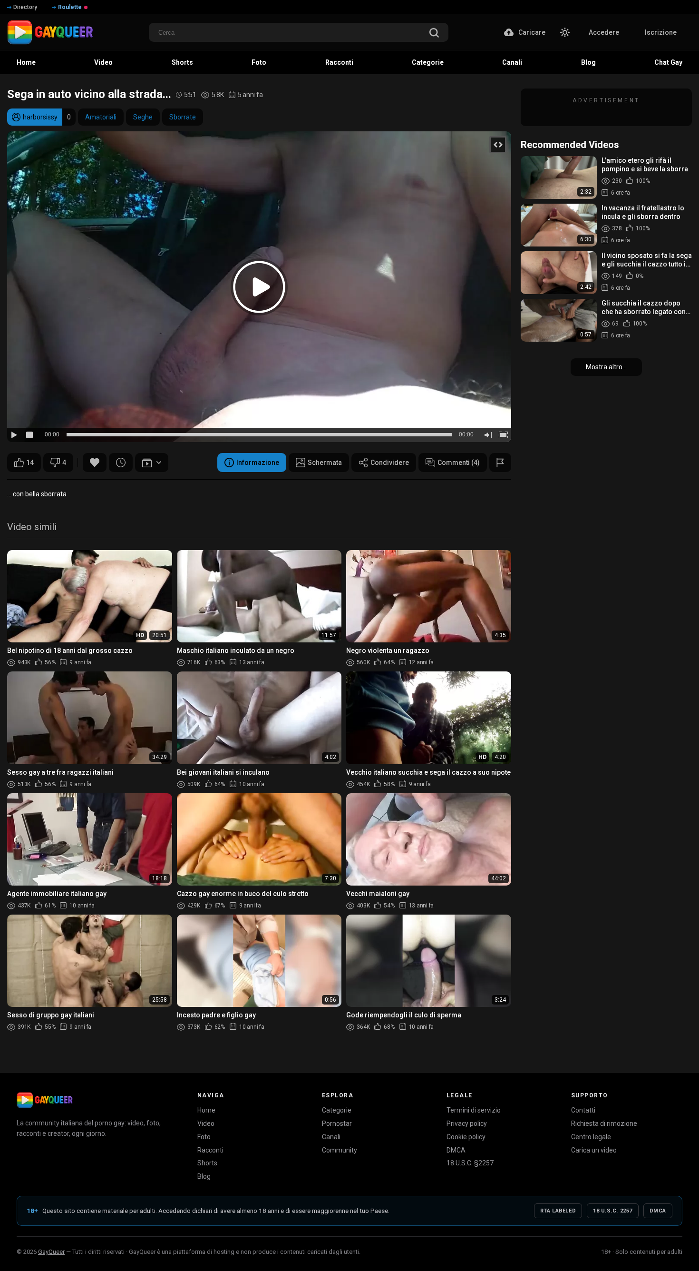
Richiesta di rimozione (604, 1123)
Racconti (210, 1150)
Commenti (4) (458, 462)
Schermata (325, 462)
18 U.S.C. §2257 (470, 1163)
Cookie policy (466, 1137)
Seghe (143, 117)
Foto (204, 1137)
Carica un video (594, 1150)
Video (205, 1123)
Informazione (257, 462)
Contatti (583, 1110)
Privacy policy (467, 1123)
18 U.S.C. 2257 (612, 1211)
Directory (25, 7)
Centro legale (591, 1137)
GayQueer (51, 1251)
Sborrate (182, 117)
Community (339, 1150)
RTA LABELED (558, 1211)
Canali (331, 1137)
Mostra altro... (606, 367)
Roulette (70, 7)
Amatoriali (100, 117)
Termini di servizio (474, 1110)
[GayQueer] (45, 1100)
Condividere (389, 462)
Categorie (336, 1110)
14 (30, 462)
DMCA (456, 1150)
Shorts (207, 1163)
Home (206, 1110)
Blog (204, 1176)
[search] (434, 33)
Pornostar (337, 1123)
